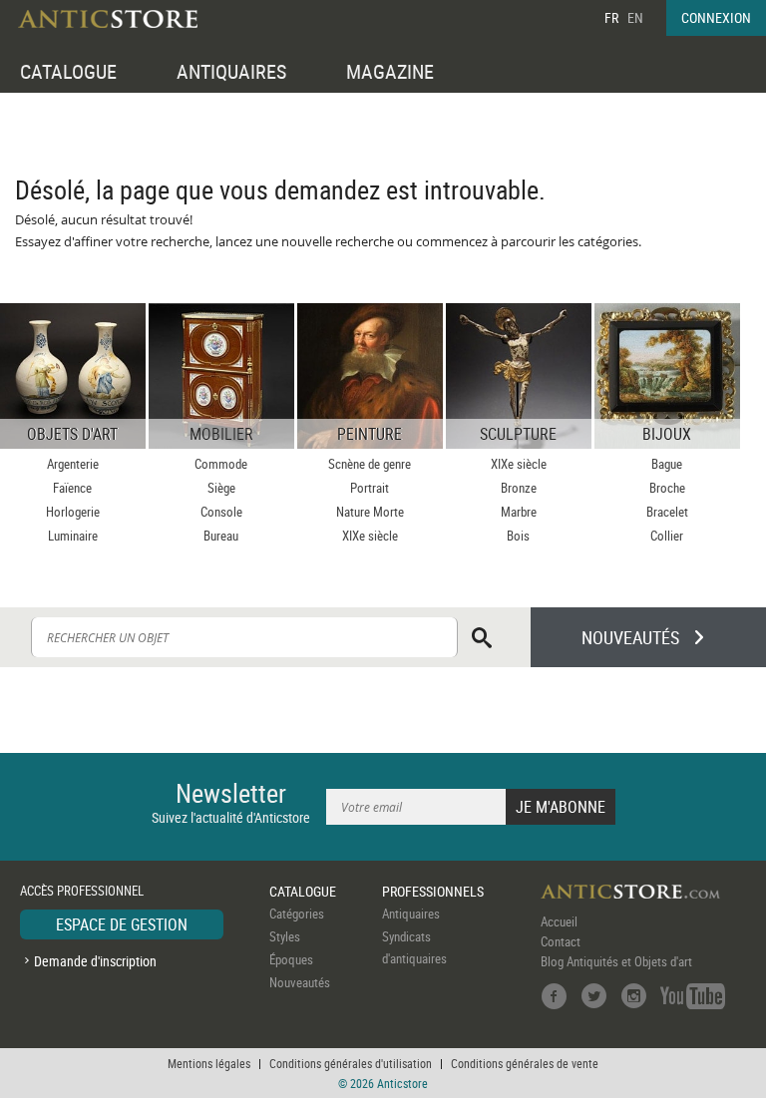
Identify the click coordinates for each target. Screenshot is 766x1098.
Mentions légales (209, 1063)
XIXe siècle (370, 536)
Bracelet (667, 512)
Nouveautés (299, 982)
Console (221, 512)
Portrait (369, 488)
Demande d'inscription (95, 960)
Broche (667, 488)
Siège (221, 488)
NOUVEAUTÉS (630, 637)
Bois (518, 536)
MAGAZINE (390, 71)
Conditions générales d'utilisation (350, 1063)
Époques (291, 959)
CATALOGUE (68, 71)
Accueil (559, 921)
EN (635, 17)
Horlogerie (73, 512)
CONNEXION (716, 17)
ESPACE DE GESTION (122, 924)
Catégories (296, 913)
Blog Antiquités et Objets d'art (616, 961)
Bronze (519, 488)
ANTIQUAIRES (231, 71)
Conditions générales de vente (524, 1063)
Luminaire (73, 536)
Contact (560, 941)
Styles (284, 936)
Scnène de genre (369, 464)
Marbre (519, 512)
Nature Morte (370, 512)
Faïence (72, 488)
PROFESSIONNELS (433, 891)
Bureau (220, 536)
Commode (220, 464)
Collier (666, 536)
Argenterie (73, 464)
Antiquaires (411, 913)
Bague (666, 464)
